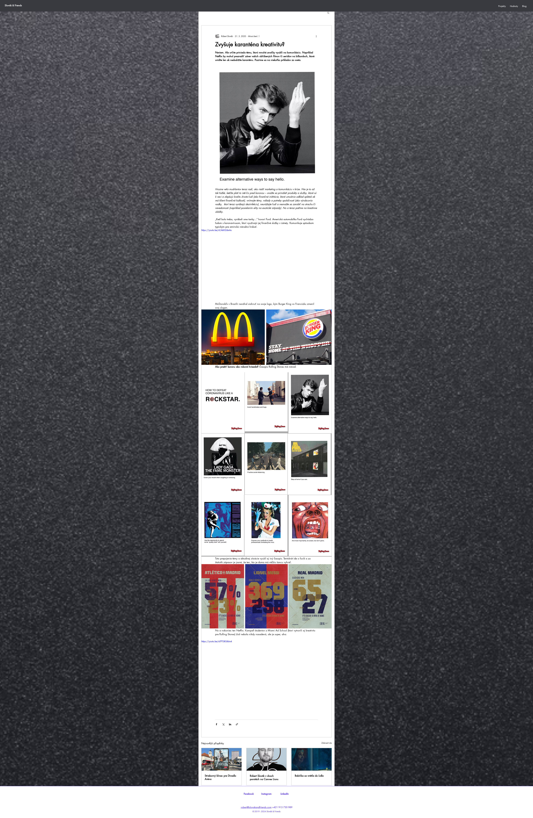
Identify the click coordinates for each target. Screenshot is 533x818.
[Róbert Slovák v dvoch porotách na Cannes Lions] (267, 759)
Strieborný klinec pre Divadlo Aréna (220, 777)
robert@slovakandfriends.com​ (256, 807)
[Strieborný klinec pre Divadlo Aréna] (221, 759)
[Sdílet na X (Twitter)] (223, 724)
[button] (328, 13)
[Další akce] (316, 36)
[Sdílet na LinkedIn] (230, 724)
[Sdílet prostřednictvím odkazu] (237, 724)
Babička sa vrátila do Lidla (309, 775)
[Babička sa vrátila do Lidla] (311, 759)
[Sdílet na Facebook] (216, 724)
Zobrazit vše (326, 743)
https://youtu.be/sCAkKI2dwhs (216, 230)
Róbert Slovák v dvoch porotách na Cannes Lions (264, 777)
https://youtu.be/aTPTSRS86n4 (216, 641)
